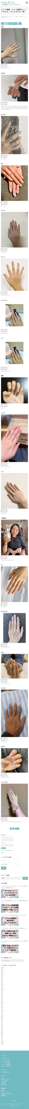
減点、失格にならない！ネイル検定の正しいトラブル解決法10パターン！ (14, 941)
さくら (3, 257)
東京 (24, 106)
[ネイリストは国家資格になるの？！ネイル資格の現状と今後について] (10, 908)
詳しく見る (4, 65)
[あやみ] (14, 771)
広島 (11, 108)
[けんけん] (14, 736)
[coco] (14, 677)
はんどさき (4, 611)
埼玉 (20, 106)
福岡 (22, 108)
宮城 (8, 106)
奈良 (9, 68)
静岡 (14, 107)
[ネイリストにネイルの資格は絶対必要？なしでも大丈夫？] (10, 921)
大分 (3, 109)
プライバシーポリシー (6, 1092)
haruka (3, 73)
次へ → (17, 828)
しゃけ (3, 413)
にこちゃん (4, 300)
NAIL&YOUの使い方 (5, 1079)
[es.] (14, 601)
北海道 (2, 106)
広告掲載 (3, 1083)
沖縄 (9, 109)
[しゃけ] (14, 461)
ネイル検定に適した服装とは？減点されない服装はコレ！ (14, 928)
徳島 (14, 108)
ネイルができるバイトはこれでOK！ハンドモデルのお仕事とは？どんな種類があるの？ (14, 887)
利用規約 (3, 1090)
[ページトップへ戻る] (14, 1100)
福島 (13, 106)
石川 (5, 107)
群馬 (19, 106)
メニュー (26, 2)
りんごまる (4, 782)
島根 (7, 108)
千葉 (22, 106)
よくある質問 (4, 1081)
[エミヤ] (14, 246)
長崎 (25, 108)
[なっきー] (14, 153)
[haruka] (14, 100)
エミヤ (3, 210)
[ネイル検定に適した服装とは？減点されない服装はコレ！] (10, 934)
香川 (16, 108)
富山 (3, 107)
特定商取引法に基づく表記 (7, 1094)
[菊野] (14, 402)
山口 (12, 108)
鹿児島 (7, 109)
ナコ (2, 471)
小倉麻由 (3, 518)
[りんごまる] (14, 816)
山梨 (9, 107)
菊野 (2, 376)
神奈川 (27, 106)
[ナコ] (14, 507)
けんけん (3, 688)
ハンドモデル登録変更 (6, 1064)
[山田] (14, 62)
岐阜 (12, 107)
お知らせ (3, 1078)
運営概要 (3, 1095)
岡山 (9, 108)
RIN (2, 163)
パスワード (3, 842)
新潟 (1, 107)
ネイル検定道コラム (5, 1072)
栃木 (17, 106)
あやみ (3, 746)
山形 (11, 106)
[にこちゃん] (14, 327)
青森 (4, 106)
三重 (18, 107)
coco (2, 652)
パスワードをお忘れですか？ (7, 850)
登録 (2, 852)
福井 (7, 107)
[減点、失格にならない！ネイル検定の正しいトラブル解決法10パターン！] (10, 948)
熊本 (2, 1037)
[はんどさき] (14, 642)
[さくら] (14, 289)
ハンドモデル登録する (6, 1062)
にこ (2, 338)
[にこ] (14, 365)
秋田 (9, 106)
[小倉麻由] (14, 554)
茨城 (15, 106)
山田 (2, 26)
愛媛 (18, 108)
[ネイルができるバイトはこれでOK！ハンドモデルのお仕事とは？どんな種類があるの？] (10, 893)
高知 (20, 108)
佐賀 (23, 108)
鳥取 (5, 108)
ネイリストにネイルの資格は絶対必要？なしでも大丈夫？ (14, 915)
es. (2, 565)
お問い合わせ (4, 1084)
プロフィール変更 (5, 1066)
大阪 (5, 68)
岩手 (6, 106)
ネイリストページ (5, 1057)
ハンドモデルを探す (5, 1061)
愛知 (16, 107)
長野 (11, 107)
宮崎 (4, 109)
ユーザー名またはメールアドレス (7, 837)
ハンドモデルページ (5, 1059)
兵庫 (7, 68)
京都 (3, 68)
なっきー (3, 114)
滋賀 (1, 68)
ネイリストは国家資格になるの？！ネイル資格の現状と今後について (14, 901)
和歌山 (3, 108)
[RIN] (14, 200)
